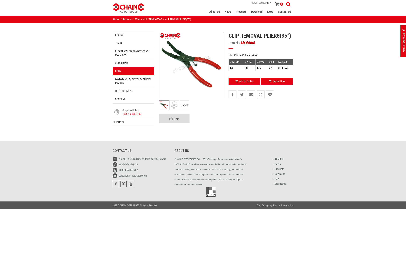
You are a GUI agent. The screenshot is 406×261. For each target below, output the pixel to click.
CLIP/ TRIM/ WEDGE (152, 19)
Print (176, 118)
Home (116, 19)
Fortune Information (283, 205)
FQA (277, 178)
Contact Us (284, 11)
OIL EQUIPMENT (124, 91)
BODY (137, 19)
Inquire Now (279, 81)
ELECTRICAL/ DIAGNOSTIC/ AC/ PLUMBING (132, 53)
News (228, 11)
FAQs (270, 11)
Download (256, 11)
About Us (214, 11)
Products (241, 11)
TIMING (119, 43)
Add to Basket (246, 81)
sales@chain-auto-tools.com (133, 175)
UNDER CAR (121, 62)
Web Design (262, 205)
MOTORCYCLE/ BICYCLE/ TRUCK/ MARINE (133, 81)
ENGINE (119, 34)
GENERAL (120, 99)
